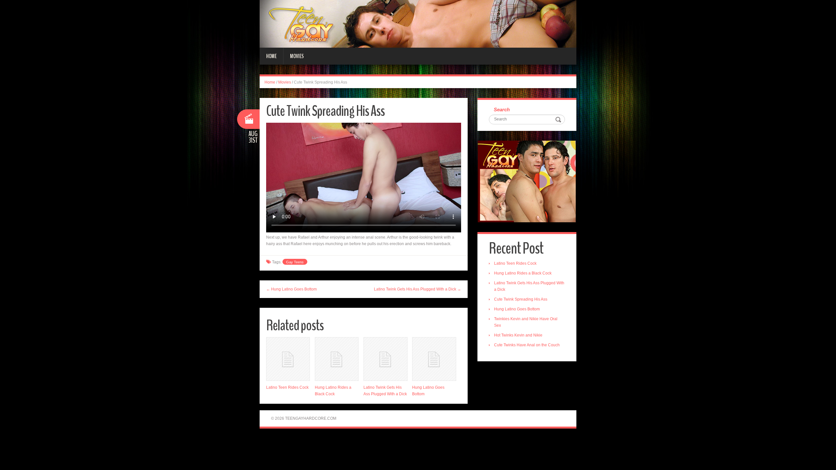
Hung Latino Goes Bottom (517, 309)
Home (271, 56)
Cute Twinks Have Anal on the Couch (527, 345)
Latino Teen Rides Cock (287, 387)
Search (502, 109)
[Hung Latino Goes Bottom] (434, 359)
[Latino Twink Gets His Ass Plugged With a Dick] (385, 359)
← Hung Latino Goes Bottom (291, 289)
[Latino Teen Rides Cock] (288, 359)
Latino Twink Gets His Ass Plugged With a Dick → (417, 289)
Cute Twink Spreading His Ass (520, 299)
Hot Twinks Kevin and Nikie (518, 335)
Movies (297, 56)
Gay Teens (295, 262)
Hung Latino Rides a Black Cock (523, 273)
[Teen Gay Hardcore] (418, 23)
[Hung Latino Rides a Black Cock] (337, 359)
